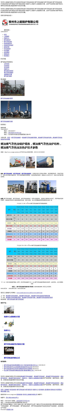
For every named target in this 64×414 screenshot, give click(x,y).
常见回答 (6, 67)
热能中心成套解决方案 (12, 316)
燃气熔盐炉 (7, 40)
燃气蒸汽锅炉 (8, 76)
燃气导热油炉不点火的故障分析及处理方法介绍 (18, 367)
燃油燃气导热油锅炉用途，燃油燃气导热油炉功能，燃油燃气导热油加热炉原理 (29, 297)
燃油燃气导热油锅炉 (27, 376)
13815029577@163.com (14, 132)
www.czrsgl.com (21, 292)
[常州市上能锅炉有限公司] (20, 27)
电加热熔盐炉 (8, 43)
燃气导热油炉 (8, 41)
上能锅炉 (6, 36)
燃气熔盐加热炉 (8, 70)
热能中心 (6, 38)
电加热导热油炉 (8, 45)
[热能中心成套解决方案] (9, 313)
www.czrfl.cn (29, 292)
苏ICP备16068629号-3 (12, 397)
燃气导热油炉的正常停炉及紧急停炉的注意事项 (18, 368)
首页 (5, 34)
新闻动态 (6, 54)
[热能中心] (9, 327)
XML (8, 391)
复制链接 (19, 394)
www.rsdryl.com (37, 292)
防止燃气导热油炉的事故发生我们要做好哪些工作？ (19, 370)
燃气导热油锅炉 (8, 72)
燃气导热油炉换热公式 (12, 358)
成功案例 (6, 52)
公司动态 (6, 63)
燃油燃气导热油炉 (39, 376)
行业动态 (6, 65)
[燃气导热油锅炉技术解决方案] (9, 340)
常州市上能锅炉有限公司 (30, 394)
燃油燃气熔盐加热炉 (15, 378)
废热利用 (6, 47)
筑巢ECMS (10, 409)
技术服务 (6, 50)
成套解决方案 (8, 74)
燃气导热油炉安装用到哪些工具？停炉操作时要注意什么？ (21, 365)
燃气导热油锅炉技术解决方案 (14, 344)
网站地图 (3, 391)
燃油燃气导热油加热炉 (52, 376)
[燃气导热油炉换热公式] (9, 354)
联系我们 (6, 55)
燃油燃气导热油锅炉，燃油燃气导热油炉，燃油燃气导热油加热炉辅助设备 (28, 295)
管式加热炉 (7, 48)
